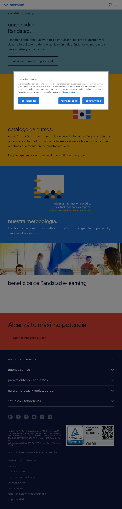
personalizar (28, 100)
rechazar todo (69, 100)
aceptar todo (93, 100)
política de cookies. (67, 92)
